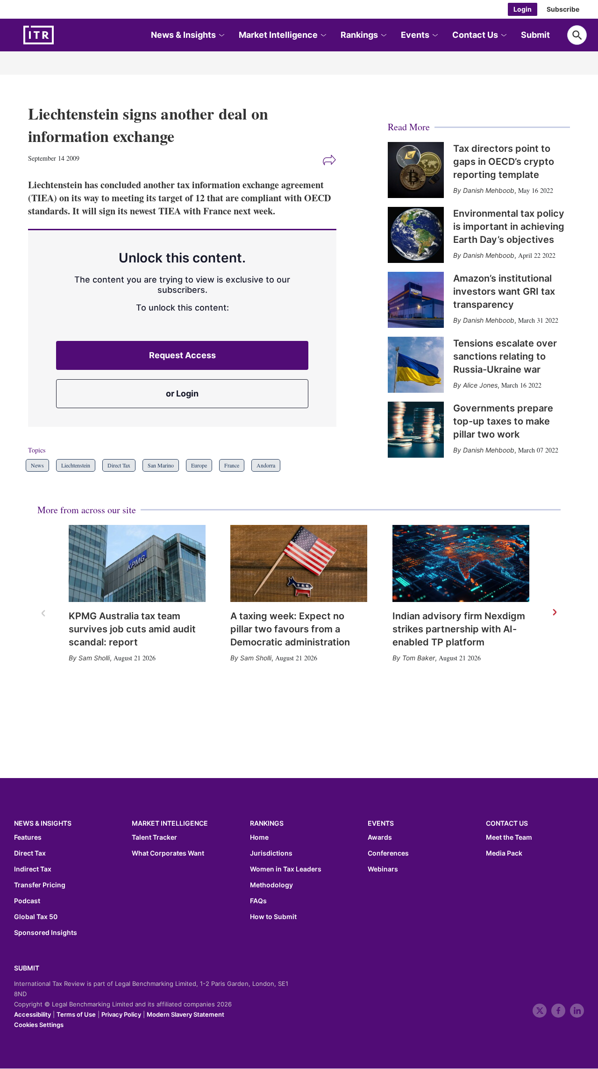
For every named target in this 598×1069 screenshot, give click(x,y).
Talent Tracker (154, 837)
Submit (535, 35)
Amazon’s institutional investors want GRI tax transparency (504, 291)
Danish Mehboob (488, 190)
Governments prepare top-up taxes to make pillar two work (503, 421)
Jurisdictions (271, 853)
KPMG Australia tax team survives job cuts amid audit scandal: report (132, 629)
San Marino (161, 465)
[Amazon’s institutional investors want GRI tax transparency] (416, 300)
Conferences (388, 853)
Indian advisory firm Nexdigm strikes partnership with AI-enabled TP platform (458, 629)
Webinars (383, 869)
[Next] (554, 612)
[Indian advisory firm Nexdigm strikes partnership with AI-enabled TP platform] (460, 563)
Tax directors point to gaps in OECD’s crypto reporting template (503, 161)
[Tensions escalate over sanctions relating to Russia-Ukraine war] (416, 365)
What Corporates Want (168, 853)
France (231, 465)
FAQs (258, 901)
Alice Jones (480, 385)
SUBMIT (26, 968)
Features (28, 837)
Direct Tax (118, 465)
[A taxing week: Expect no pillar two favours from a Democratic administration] (298, 563)
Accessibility (32, 1014)
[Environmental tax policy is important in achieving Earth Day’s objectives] (416, 235)
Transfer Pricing (39, 885)
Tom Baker (418, 658)
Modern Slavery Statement (185, 1014)
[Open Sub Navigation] (221, 35)
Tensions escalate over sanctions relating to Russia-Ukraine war (505, 356)
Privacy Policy (121, 1014)
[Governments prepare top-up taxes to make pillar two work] (416, 430)
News (37, 465)
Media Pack (504, 853)
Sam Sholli (94, 658)
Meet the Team (509, 837)
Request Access (182, 355)
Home (259, 837)
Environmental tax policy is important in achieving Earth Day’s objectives (508, 226)
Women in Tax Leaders (285, 869)
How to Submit (273, 916)
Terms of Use (76, 1014)
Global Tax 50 (35, 916)
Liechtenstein (75, 465)
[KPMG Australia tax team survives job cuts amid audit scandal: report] (137, 563)
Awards (380, 837)
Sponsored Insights (45, 932)
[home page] (60, 35)
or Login (182, 393)
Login (522, 9)
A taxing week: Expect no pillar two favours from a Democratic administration (290, 629)
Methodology (271, 885)
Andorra (265, 465)
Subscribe (563, 9)
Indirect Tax (32, 869)
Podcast (27, 901)
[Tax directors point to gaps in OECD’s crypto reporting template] (416, 170)
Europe (199, 465)
